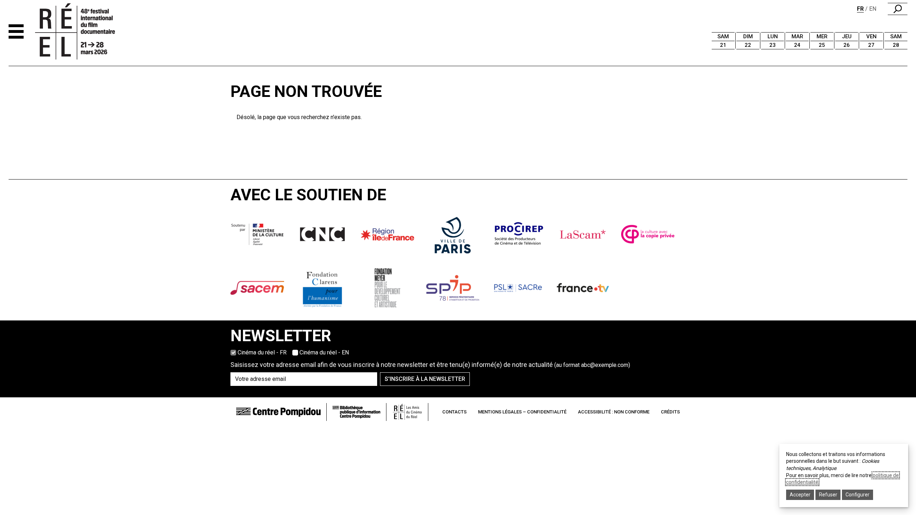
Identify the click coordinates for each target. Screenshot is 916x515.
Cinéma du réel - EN (324, 352)
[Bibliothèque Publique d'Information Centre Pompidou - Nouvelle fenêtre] (356, 412)
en (872, 8)
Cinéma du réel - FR (262, 352)
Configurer (857, 494)
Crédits (670, 412)
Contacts (454, 412)
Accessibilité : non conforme (613, 412)
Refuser (828, 494)
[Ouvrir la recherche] (897, 9)
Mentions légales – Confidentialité (522, 412)
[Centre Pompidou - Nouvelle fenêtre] (278, 411)
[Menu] (16, 31)
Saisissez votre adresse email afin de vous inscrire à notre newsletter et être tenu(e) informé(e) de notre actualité (430, 364)
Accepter (800, 494)
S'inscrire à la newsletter (425, 379)
